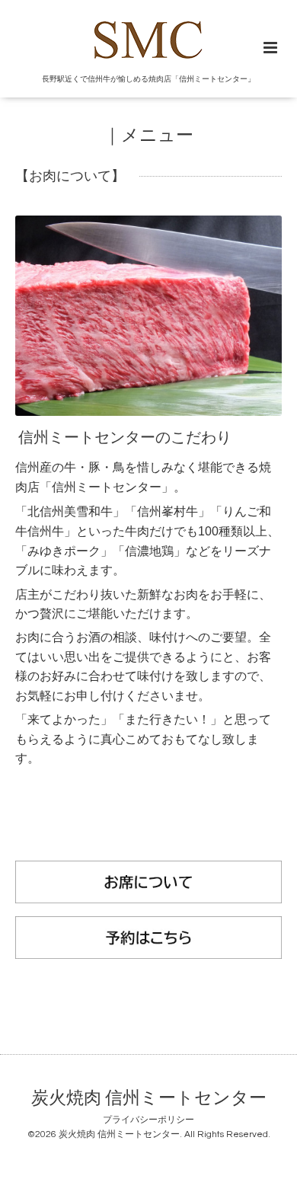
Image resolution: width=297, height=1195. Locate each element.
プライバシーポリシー (148, 1120)
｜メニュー (148, 136)
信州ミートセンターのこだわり (125, 438)
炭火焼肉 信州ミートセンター (149, 1098)
